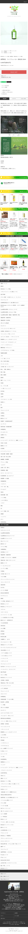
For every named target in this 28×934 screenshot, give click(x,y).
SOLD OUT (14, 72)
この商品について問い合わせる (7, 92)
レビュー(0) (23, 98)
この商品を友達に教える (6, 90)
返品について (3, 75)
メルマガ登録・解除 (22, 923)
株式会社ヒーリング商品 (7, 52)
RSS (15, 924)
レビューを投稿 (4, 87)
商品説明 (4, 98)
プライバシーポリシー (15, 923)
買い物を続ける (4, 93)
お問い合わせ (3, 918)
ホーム (2, 51)
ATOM (18, 924)
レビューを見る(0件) (5, 85)
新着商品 (5, 51)
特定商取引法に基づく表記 (6, 77)
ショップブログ (11, 924)
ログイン (2, 915)
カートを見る (17, 915)
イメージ (14, 98)
